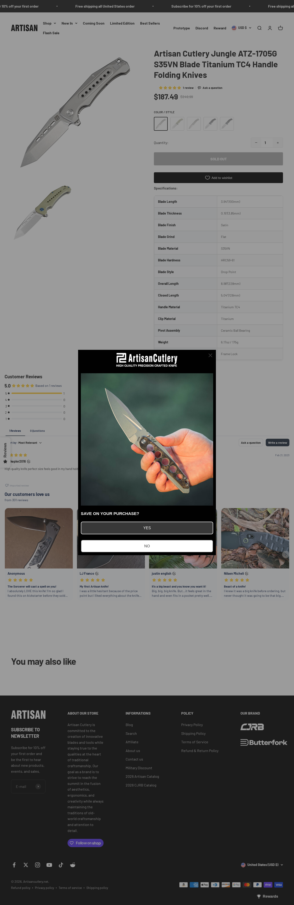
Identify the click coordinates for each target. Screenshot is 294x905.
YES (147, 528)
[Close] (210, 355)
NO (147, 546)
